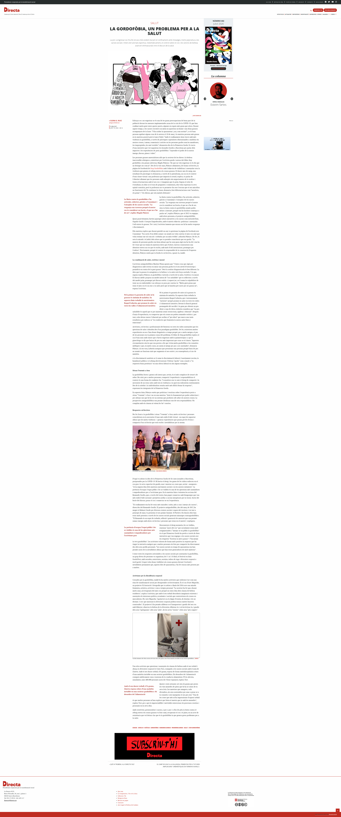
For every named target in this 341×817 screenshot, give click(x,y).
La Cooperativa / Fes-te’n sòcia (127, 794)
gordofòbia (155, 727)
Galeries (325, 14)
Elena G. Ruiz (116, 121)
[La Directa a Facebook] (325, 2)
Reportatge (296, 14)
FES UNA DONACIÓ (330, 10)
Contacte (310, 2)
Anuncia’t (301, 2)
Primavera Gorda (177, 727)
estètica (147, 727)
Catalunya (7, 14)
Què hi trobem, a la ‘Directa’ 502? (122, 764)
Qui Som (268, 2)
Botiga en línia (278, 2)
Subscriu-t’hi (122, 796)
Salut (155, 23)
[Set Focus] (311, 10)
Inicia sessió (319, 2)
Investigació (304, 14)
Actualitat (288, 14)
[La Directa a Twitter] (329, 2)
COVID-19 (141, 727)
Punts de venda (290, 2)
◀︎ (205, 99)
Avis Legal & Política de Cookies (128, 805)
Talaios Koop (326, 814)
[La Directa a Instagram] (336, 2)
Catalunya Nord (26, 14)
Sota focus (280, 14)
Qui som (120, 791)
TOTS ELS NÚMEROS (218, 68)
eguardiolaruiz (115, 123)
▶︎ (232, 99)
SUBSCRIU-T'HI (318, 10)
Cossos (134, 727)
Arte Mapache (197, 115)
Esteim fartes (218, 104)
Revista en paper (123, 800)
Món (33, 14)
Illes (20, 14)
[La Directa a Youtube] (333, 2)
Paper (333, 14)
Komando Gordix (165, 727)
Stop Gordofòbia (156, 168)
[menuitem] (7, 14)
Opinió (319, 14)
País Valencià (14, 14)
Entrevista (313, 14)
